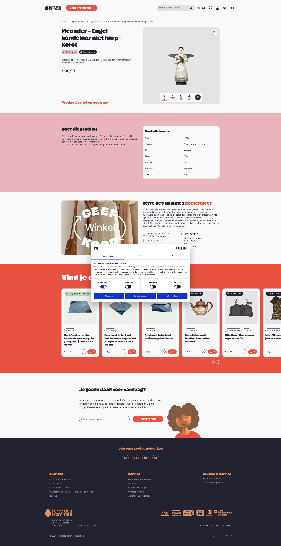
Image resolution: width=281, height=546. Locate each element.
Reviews (53, 496)
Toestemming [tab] (107, 256)
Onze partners (56, 483)
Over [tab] (173, 256)
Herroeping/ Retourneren (139, 479)
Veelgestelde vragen (137, 487)
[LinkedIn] (145, 458)
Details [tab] (140, 256)
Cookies (216, 536)
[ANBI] (165, 513)
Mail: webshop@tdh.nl (213, 482)
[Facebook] (125, 458)
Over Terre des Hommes (60, 479)
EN (234, 8)
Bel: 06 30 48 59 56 (212, 478)
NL (231, 8)
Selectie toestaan (140, 296)
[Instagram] (135, 458)
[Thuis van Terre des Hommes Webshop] (53, 7)
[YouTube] (155, 458)
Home (64, 21)
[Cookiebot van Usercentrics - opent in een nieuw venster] (177, 248)
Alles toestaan (172, 296)
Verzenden (133, 483)
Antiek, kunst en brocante (97, 21)
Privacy (228, 536)
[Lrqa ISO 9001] (209, 513)
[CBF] (188, 513)
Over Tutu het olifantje (59, 487)
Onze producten (80, 7)
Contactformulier (136, 492)
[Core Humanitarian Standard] (223, 513)
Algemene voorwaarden (139, 496)
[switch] (128, 286)
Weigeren (109, 296)
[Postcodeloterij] (176, 513)
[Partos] (200, 513)
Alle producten (76, 21)
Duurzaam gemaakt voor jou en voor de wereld (71, 492)
